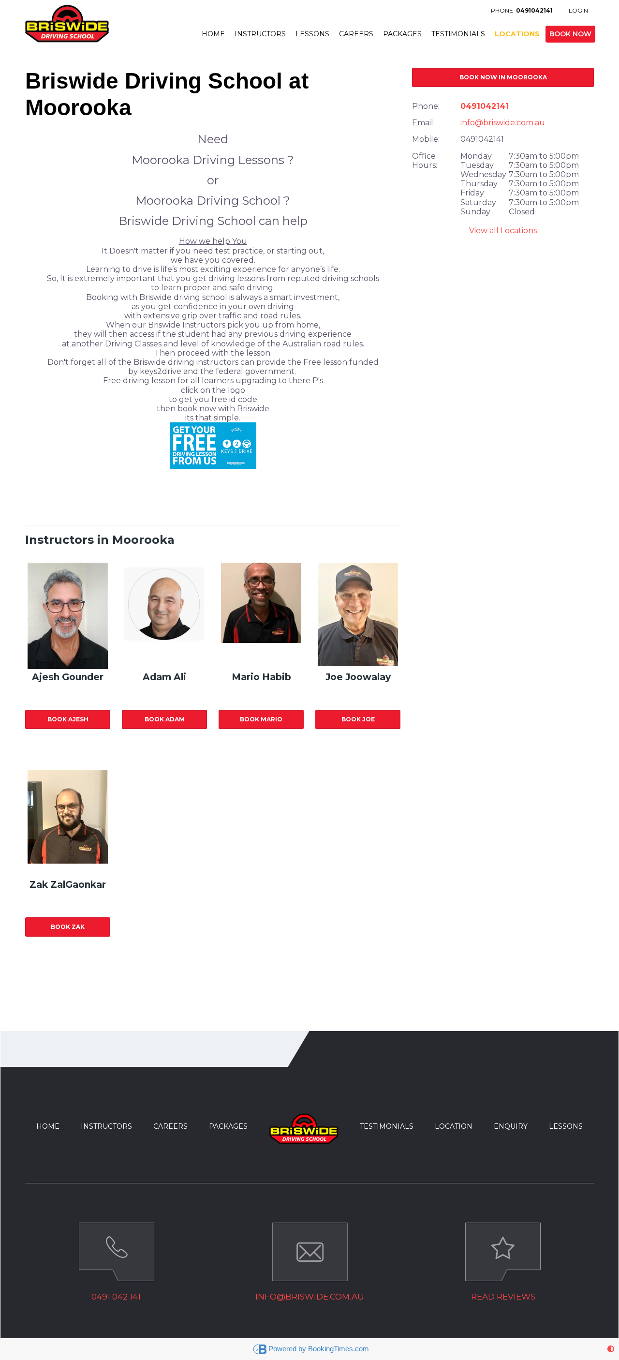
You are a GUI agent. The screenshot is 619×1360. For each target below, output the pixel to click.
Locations (517, 34)
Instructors (260, 34)
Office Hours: (424, 160)
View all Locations (503, 230)
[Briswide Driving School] (67, 21)
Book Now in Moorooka (503, 77)
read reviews (503, 1296)
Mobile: (426, 139)
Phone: (426, 106)
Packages (402, 34)
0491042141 (484, 106)
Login (578, 10)
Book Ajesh (67, 719)
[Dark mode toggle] (610, 1349)
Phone (522, 10)
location (453, 1126)
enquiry (511, 1126)
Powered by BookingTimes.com (318, 1349)
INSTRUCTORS (106, 1126)
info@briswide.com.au (502, 122)
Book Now (570, 34)
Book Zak (68, 926)
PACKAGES (228, 1126)
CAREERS (170, 1126)
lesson (563, 1126)
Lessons (312, 34)
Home (213, 34)
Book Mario (261, 719)
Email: (423, 122)
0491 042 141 (116, 1296)
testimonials (386, 1126)
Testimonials (458, 34)
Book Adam (165, 719)
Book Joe (358, 719)
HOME (47, 1126)
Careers (356, 34)
